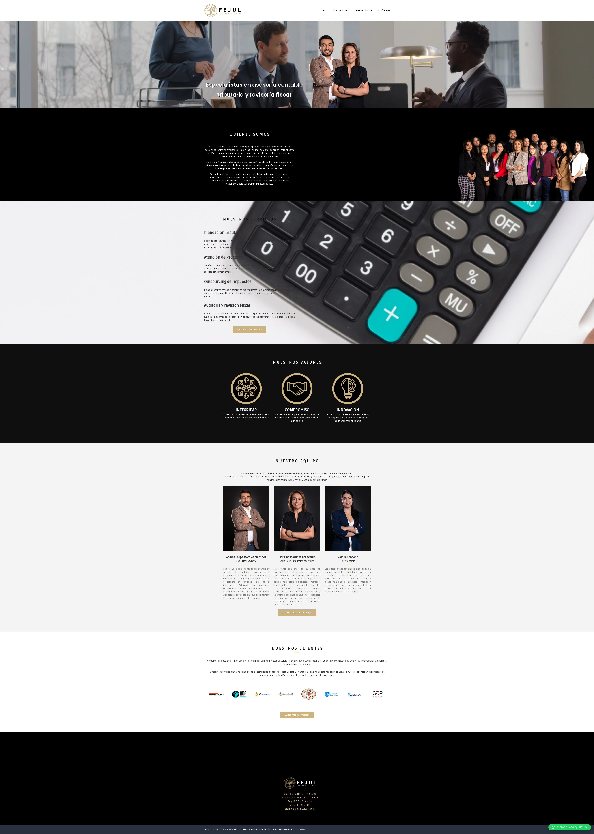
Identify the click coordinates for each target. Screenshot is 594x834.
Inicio (324, 10)
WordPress (300, 829)
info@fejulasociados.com (301, 808)
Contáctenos (383, 10)
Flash (269, 829)
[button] (569, 827)
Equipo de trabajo (363, 10)
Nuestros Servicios (341, 10)
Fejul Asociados (226, 829)
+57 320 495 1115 (300, 805)
